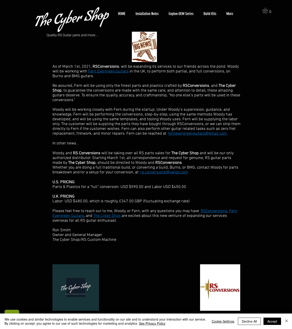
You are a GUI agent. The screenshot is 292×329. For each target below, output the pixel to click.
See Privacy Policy (152, 323)
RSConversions (214, 211)
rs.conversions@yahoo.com (164, 172)
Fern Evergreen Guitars (108, 71)
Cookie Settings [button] (223, 321)
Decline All (249, 321)
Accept (272, 321)
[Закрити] (286, 321)
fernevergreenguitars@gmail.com (197, 133)
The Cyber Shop (107, 215)
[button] (268, 10)
